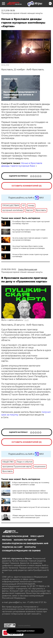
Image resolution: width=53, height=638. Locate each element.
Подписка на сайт (12, 547)
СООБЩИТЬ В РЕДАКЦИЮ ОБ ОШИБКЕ (21, 550)
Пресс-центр (37, 536)
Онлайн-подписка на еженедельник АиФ (25, 543)
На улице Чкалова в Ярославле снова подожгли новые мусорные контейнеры (28, 247)
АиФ (26, 320)
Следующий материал (25, 631)
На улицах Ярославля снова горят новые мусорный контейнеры (28, 231)
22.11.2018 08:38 (8, 10)
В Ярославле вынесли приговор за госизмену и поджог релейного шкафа (30, 484)
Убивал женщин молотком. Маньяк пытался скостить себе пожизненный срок (30, 516)
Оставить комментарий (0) (27, 186)
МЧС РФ (5, 65)
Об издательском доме (15, 536)
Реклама (7, 540)
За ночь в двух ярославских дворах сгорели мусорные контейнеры (30, 239)
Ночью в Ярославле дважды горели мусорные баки (21, 164)
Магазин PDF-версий (25, 540)
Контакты (30, 547)
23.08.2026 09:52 (8, 269)
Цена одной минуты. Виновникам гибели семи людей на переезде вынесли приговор (30, 492)
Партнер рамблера (24, 625)
